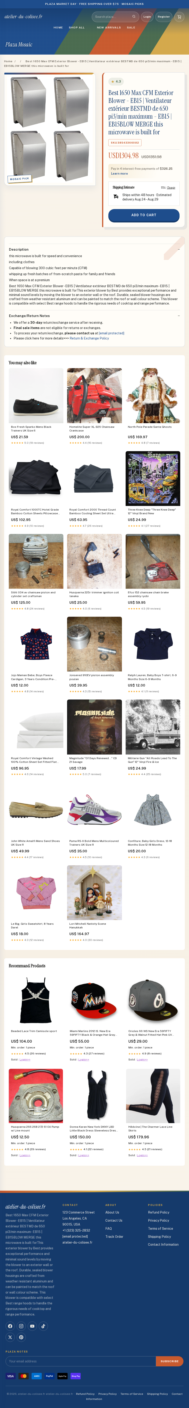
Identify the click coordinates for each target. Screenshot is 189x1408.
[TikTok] (43, 1326)
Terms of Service (160, 1228)
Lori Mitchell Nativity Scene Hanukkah (87, 925)
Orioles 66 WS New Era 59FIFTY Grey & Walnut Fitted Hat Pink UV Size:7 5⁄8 (150, 1033)
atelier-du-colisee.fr (23, 16)
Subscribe (170, 1361)
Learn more (119, 173)
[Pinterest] (21, 1337)
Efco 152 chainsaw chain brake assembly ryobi (148, 594)
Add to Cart (144, 215)
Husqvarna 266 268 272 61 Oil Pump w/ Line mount (35, 1128)
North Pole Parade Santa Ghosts (150, 426)
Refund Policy (158, 1212)
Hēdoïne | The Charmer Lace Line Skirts (150, 1128)
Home (58, 27)
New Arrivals (109, 27)
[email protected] (111, 333)
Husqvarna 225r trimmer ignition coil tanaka (94, 594)
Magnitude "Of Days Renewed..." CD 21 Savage (93, 760)
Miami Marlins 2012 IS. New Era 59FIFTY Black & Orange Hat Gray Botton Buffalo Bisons (92, 1033)
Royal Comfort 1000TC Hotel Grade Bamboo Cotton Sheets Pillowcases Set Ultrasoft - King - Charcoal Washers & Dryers (35, 512)
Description (19, 249)
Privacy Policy (158, 1220)
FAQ (108, 1228)
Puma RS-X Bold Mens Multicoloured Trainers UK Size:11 (94, 842)
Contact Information (163, 1244)
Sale (131, 27)
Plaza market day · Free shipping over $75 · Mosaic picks (94, 4)
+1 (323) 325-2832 (76, 1230)
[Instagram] (21, 1326)
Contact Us (113, 1220)
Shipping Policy (159, 1237)
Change (171, 187)
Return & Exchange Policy (89, 338)
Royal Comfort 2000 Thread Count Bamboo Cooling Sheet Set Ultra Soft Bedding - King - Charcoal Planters (92, 512)
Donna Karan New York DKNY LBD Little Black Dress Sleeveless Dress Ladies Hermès (94, 1129)
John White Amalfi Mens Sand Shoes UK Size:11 (35, 842)
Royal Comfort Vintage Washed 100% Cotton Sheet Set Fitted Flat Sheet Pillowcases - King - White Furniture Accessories (34, 760)
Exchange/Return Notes (29, 316)
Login (147, 16)
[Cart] (179, 17)
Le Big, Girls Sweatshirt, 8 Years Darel (32, 925)
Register (164, 16)
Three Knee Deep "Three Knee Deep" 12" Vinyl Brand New (152, 511)
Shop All (77, 27)
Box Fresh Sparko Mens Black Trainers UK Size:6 (31, 428)
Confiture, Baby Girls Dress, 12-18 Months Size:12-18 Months (150, 842)
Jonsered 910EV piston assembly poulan (91, 677)
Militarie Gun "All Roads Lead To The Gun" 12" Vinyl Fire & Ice (152, 760)
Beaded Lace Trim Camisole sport (34, 1031)
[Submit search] (134, 17)
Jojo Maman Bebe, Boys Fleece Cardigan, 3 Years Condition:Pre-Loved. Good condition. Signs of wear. (33, 677)
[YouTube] (32, 1326)
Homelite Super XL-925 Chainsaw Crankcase (91, 428)
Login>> (25, 1059)
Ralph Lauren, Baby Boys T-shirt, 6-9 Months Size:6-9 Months (152, 677)
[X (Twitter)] (10, 1337)
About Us (112, 1212)
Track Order (114, 1237)
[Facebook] (10, 1326)
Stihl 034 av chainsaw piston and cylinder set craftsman (33, 594)
